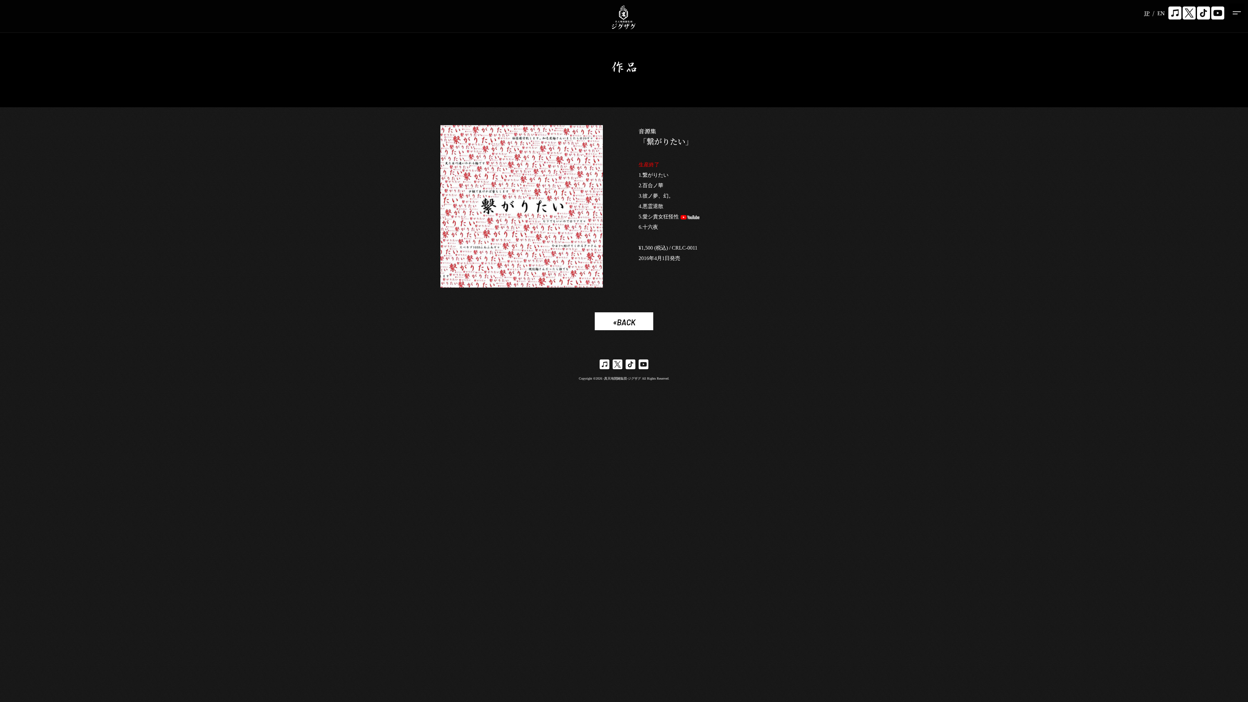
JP (1147, 13)
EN (1161, 13)
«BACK (624, 322)
